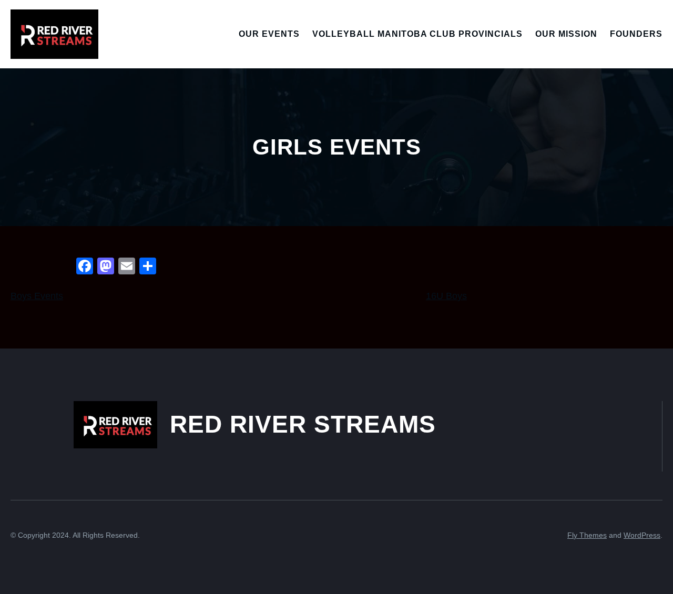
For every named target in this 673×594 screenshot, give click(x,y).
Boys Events (37, 296)
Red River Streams (303, 424)
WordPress (642, 535)
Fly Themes (587, 535)
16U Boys (446, 296)
